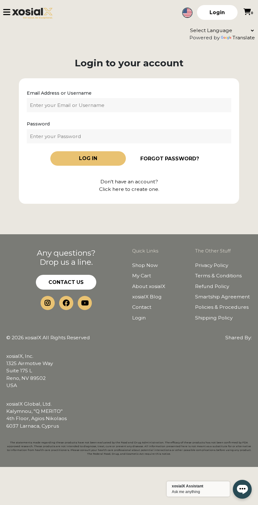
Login (217, 12)
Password (38, 124)
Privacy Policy (211, 265)
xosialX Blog (147, 297)
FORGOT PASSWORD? (169, 159)
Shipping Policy (214, 318)
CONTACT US (66, 282)
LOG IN (88, 158)
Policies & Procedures (222, 307)
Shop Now (145, 265)
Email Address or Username (59, 93)
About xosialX (148, 286)
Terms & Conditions (218, 276)
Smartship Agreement (222, 297)
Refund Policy (212, 286)
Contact (141, 307)
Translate (244, 38)
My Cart (141, 276)
